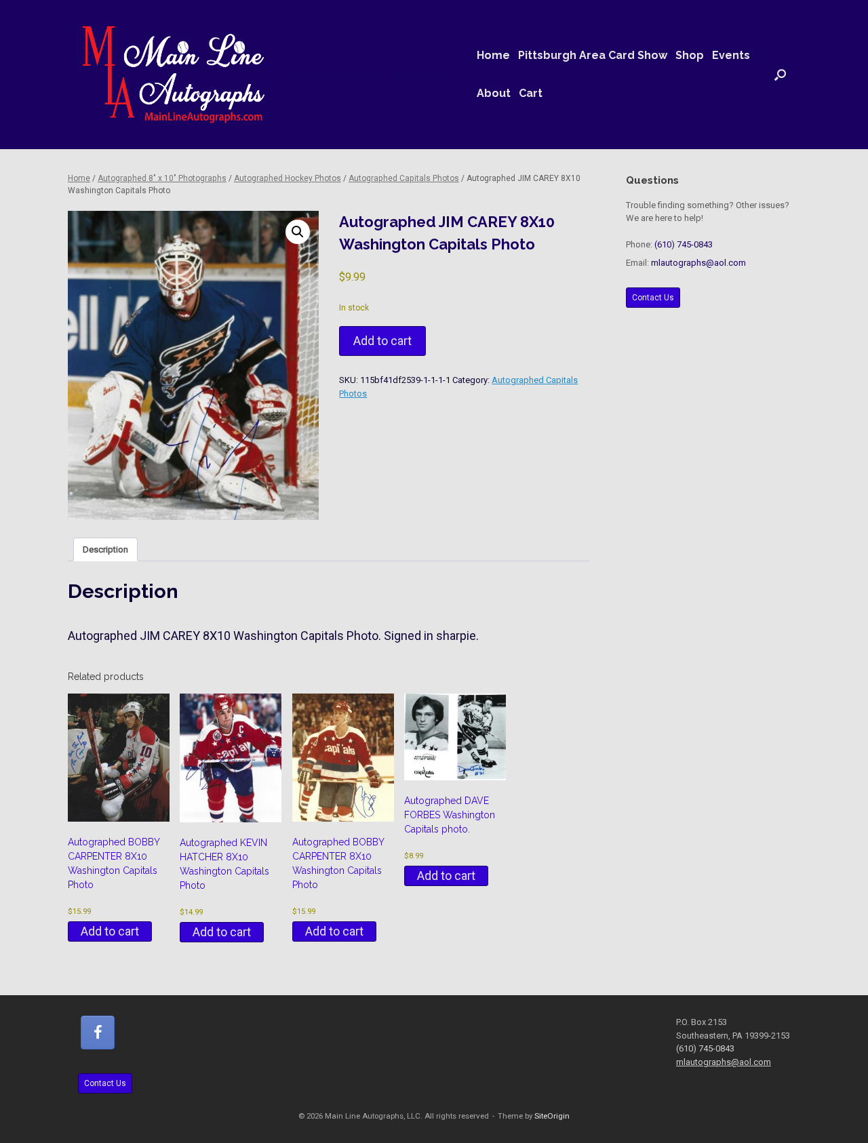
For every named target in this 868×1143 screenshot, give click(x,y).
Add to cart (382, 341)
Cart (530, 93)
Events (731, 55)
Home (493, 55)
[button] (780, 74)
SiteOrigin (552, 1116)
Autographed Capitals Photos (404, 178)
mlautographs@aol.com (698, 263)
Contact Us (653, 297)
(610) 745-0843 (683, 244)
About (494, 93)
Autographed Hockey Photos (287, 178)
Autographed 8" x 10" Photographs (162, 178)
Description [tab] (105, 549)
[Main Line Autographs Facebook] (98, 1032)
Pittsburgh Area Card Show (592, 55)
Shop (689, 55)
